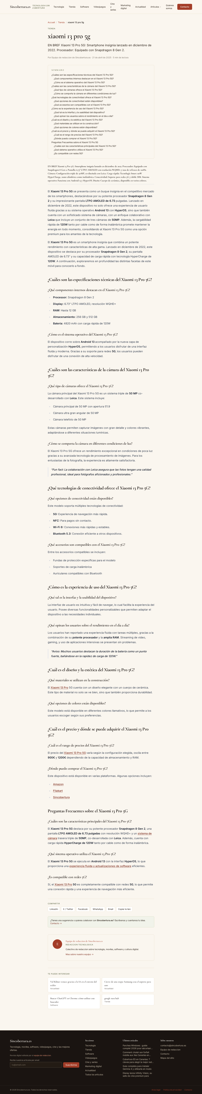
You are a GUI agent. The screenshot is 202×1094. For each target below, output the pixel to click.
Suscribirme (71, 1065)
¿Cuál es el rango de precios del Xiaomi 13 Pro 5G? (78, 134)
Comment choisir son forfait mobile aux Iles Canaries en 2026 (136, 1054)
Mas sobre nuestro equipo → (79, 954)
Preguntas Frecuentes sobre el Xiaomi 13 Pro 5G (74, 142)
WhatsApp (98, 909)
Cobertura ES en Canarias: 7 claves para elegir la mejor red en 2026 (137, 1061)
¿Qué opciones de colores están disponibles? (75, 127)
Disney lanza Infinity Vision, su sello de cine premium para (137, 1074)
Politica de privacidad (172, 1090)
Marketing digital (126, 6)
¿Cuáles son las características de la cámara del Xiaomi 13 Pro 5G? (83, 86)
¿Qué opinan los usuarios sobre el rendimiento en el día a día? (83, 116)
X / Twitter (68, 909)
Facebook (83, 909)
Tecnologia (59, 6)
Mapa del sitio (167, 1058)
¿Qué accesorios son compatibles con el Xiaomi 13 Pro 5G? (82, 104)
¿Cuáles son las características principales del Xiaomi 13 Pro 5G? (85, 146)
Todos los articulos (94, 1074)
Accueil (51, 22)
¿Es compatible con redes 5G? (68, 153)
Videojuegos (100, 6)
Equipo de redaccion (170, 1049)
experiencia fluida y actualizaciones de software (100, 866)
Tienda (72, 6)
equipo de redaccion (42, 1055)
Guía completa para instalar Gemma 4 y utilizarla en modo (137, 1067)
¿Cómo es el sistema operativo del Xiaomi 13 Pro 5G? (79, 82)
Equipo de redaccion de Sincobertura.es (84, 941)
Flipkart (58, 790)
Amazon (58, 784)
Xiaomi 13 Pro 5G (75, 752)
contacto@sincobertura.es (173, 1045)
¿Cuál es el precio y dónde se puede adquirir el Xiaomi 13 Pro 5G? (83, 131)
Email (110, 909)
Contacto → (56, 923)
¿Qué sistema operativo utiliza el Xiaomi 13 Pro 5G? (78, 149)
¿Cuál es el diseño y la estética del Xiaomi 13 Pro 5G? (77, 119)
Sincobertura (61, 797)
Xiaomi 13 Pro (59, 687)
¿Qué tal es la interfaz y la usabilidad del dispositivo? (79, 112)
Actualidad (140, 6)
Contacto (184, 6)
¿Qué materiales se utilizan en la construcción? (76, 123)
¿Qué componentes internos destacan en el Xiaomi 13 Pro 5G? (84, 78)
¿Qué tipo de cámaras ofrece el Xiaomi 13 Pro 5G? (78, 90)
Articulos (155, 6)
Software (84, 6)
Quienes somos (170, 6)
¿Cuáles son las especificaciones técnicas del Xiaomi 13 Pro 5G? (82, 75)
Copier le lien (124, 909)
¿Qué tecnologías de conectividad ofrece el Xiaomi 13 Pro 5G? (81, 97)
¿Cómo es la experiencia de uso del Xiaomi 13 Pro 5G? (77, 108)
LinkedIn (54, 909)
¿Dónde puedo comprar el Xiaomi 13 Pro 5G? (75, 138)
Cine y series (113, 7)
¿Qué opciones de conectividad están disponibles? (78, 101)
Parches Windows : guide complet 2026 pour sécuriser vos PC (137, 1047)
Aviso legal (156, 1090)
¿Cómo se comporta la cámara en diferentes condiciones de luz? (85, 93)
